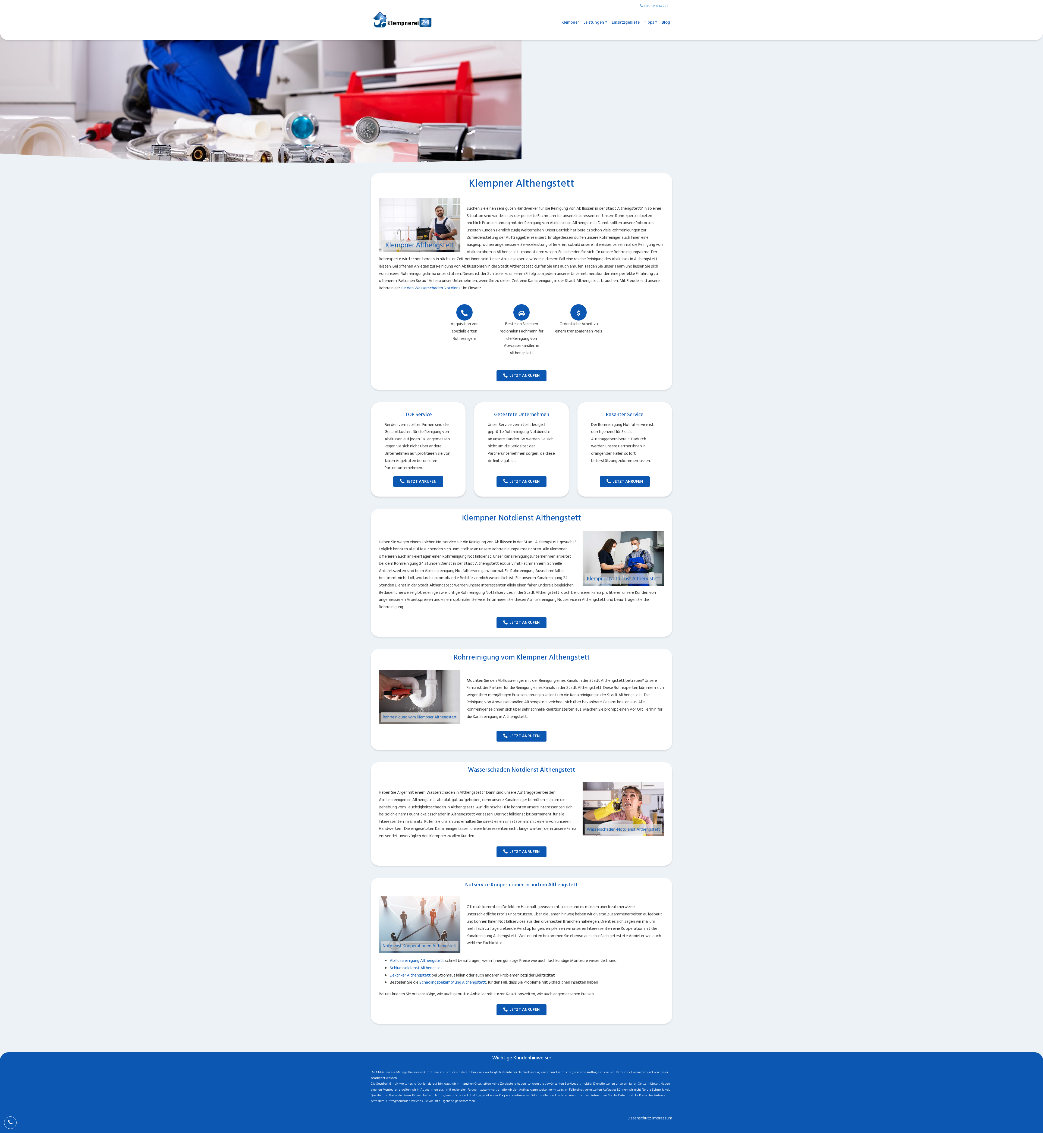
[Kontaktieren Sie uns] (10, 1122)
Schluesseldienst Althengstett (417, 968)
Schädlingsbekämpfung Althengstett (452, 982)
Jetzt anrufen (525, 375)
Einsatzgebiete (626, 22)
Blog (666, 22)
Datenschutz (639, 1118)
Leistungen (593, 22)
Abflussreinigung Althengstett (417, 960)
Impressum (662, 1118)
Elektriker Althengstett (410, 975)
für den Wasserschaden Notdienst (431, 288)
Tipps (649, 22)
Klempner (570, 22)
